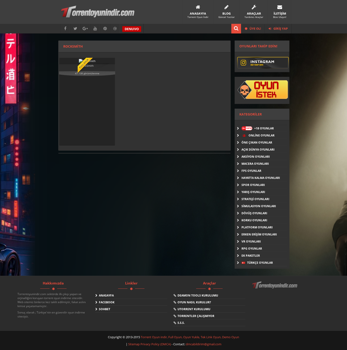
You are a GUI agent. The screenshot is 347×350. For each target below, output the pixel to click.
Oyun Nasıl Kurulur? (193, 302)
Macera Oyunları (255, 164)
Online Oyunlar (261, 135)
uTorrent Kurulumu (193, 309)
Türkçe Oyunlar (259, 263)
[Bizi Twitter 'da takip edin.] (75, 28)
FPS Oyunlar (251, 171)
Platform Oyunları (257, 227)
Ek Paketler (250, 256)
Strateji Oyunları (255, 199)
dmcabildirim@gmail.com (203, 344)
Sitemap (134, 344)
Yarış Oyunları (253, 192)
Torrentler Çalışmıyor (195, 316)
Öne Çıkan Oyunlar (256, 142)
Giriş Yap (280, 28)
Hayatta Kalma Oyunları (260, 178)
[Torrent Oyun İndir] (275, 288)
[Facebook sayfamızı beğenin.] (65, 28)
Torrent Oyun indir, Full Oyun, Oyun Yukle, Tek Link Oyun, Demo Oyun (190, 337)
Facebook (105, 302)
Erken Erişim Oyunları (259, 234)
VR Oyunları (251, 241)
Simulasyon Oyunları (258, 206)
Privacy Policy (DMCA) (155, 344)
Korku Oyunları (254, 220)
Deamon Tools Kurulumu (197, 295)
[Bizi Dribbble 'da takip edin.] (115, 28)
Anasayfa (105, 295)
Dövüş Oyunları (254, 213)
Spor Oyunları (253, 185)
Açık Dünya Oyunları (258, 150)
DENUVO (132, 29)
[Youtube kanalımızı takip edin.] (95, 28)
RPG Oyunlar (251, 249)
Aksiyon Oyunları (255, 157)
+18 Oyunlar (258, 128)
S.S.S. (180, 323)
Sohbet (103, 309)
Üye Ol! (255, 28)
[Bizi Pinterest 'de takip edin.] (105, 28)
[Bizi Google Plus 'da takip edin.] (85, 28)
